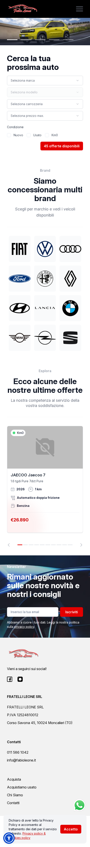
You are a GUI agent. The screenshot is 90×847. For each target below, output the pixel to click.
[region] (45, 486)
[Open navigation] (79, 8)
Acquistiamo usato (21, 787)
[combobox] (45, 80)
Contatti (13, 803)
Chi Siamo (15, 795)
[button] (9, 838)
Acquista (14, 779)
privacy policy (24, 627)
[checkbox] (9, 135)
